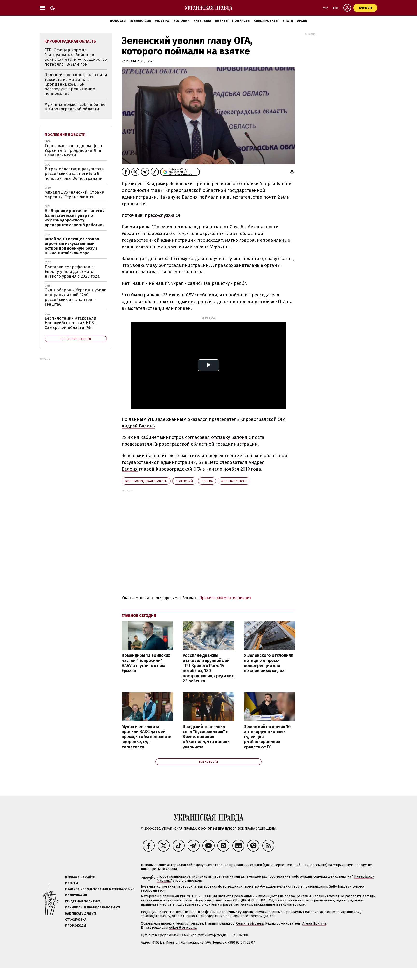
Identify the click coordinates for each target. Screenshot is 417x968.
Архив (302, 21)
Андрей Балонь (138, 426)
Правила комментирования (225, 597)
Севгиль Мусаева (250, 923)
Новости (118, 21)
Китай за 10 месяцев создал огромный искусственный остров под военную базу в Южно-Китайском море (72, 246)
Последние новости (65, 134)
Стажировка (75, 919)
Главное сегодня (139, 615)
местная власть (234, 481)
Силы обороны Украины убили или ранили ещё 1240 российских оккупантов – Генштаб (76, 297)
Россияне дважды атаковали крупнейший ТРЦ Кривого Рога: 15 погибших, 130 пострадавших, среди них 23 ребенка (208, 668)
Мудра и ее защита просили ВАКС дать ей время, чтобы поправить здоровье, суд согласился (146, 737)
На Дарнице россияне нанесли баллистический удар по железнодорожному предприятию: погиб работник (75, 217)
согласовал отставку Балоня (216, 437)
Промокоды (75, 925)
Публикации (140, 21)
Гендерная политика (83, 901)
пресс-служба (159, 215)
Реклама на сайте (80, 877)
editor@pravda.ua (183, 928)
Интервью (202, 21)
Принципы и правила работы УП (92, 907)
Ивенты (221, 21)
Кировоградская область (146, 481)
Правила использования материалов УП (100, 889)
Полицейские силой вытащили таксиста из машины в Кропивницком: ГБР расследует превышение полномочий (75, 84)
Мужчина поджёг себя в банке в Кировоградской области (74, 107)
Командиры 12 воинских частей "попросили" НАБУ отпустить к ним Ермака (146, 663)
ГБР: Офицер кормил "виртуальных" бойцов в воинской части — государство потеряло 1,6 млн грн (75, 57)
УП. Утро (162, 21)
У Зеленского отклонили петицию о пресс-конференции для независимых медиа (268, 663)
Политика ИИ (76, 895)
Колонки (181, 21)
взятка (207, 481)
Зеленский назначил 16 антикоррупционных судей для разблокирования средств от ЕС (267, 737)
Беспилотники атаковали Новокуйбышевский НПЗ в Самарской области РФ (71, 323)
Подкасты (241, 21)
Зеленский (184, 481)
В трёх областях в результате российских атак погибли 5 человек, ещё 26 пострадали (74, 174)
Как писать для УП (80, 913)
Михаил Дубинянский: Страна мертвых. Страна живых (74, 195)
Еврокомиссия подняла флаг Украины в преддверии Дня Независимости (74, 150)
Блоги (287, 21)
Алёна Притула (314, 923)
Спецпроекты (266, 21)
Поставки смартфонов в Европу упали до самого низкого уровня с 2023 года (72, 271)
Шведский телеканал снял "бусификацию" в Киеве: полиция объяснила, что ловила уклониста (206, 737)
